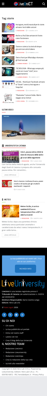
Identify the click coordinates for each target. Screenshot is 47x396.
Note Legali (8, 307)
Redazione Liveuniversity (16, 352)
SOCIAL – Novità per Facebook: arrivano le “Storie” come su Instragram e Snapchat (30, 84)
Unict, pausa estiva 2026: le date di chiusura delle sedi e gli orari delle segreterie (31, 155)
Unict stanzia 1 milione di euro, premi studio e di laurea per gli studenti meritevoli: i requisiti (28, 183)
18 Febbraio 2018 (32, 52)
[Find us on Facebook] (4, 315)
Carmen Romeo (22, 63)
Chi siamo (10, 325)
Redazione (20, 30)
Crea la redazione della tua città (19, 359)
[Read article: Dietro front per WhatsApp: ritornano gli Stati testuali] (8, 60)
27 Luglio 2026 (20, 189)
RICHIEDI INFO (25, 268)
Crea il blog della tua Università (19, 340)
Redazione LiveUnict (14, 348)
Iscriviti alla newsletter (15, 363)
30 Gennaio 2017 (32, 90)
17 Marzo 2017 (35, 63)
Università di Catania (9, 153)
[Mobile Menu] (3, 4)
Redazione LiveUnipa (14, 356)
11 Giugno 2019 (32, 30)
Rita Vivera (21, 101)
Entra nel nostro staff (14, 333)
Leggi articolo (11, 175)
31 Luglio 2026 (37, 161)
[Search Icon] (43, 4)
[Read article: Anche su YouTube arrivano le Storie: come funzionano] (8, 38)
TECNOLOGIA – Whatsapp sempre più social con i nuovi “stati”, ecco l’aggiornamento (30, 71)
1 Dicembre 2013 (32, 101)
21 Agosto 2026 (37, 218)
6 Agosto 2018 (32, 41)
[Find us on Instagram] (22, 315)
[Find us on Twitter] (10, 315)
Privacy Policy (38, 374)
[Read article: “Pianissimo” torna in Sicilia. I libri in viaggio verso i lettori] (8, 98)
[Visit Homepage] (23, 4)
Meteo (6, 207)
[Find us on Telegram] (16, 315)
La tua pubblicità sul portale (17, 329)
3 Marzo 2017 (34, 77)
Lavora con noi (12, 337)
